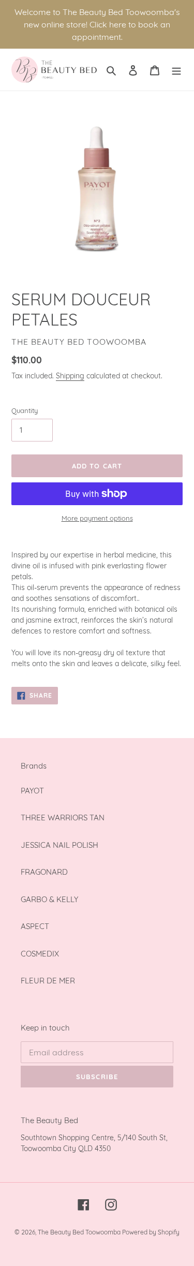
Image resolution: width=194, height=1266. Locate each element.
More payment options (97, 518)
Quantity (24, 410)
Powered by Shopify (151, 1232)
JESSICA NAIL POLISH (59, 845)
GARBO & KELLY (49, 899)
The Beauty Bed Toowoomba (80, 1232)
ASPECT (35, 926)
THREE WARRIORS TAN (63, 817)
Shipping (70, 375)
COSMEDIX (40, 954)
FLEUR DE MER (48, 980)
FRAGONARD (44, 872)
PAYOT (32, 791)
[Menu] (176, 69)
